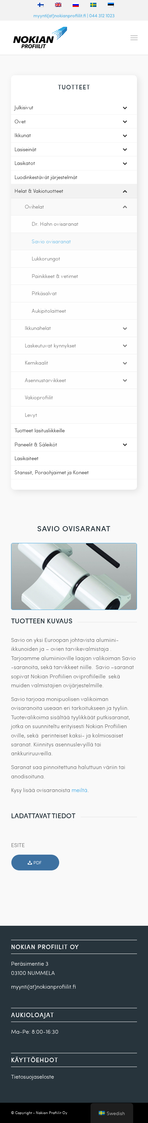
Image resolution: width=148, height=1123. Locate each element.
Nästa (121, 576)
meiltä (79, 790)
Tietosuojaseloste (32, 1076)
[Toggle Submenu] (125, 107)
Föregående (27, 576)
